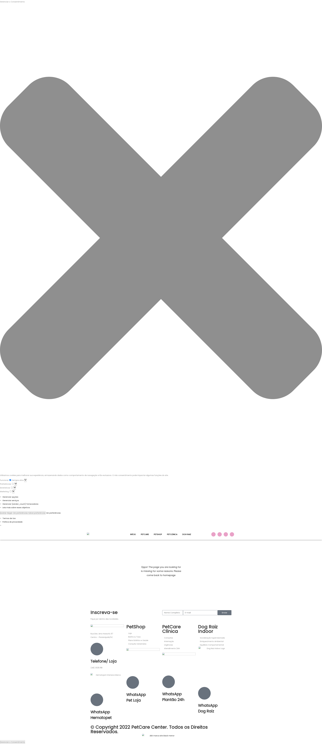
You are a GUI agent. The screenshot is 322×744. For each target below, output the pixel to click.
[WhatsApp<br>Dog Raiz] (204, 693)
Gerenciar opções (10, 497)
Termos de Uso (9, 518)
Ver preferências (20, 513)
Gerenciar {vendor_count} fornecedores (20, 504)
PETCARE (145, 534)
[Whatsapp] (232, 534)
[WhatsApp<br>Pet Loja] (132, 682)
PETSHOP (158, 534)
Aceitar (3, 513)
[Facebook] (213, 534)
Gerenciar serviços (11, 500)
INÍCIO (133, 534)
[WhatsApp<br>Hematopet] (97, 700)
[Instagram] (219, 534)
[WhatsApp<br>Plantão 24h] (168, 682)
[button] (161, 239)
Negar (9, 513)
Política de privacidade (13, 522)
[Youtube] (226, 534)
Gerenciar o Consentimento (12, 742)
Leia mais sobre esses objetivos (16, 507)
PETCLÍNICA (172, 534)
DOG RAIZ (186, 534)
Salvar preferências (36, 513)
